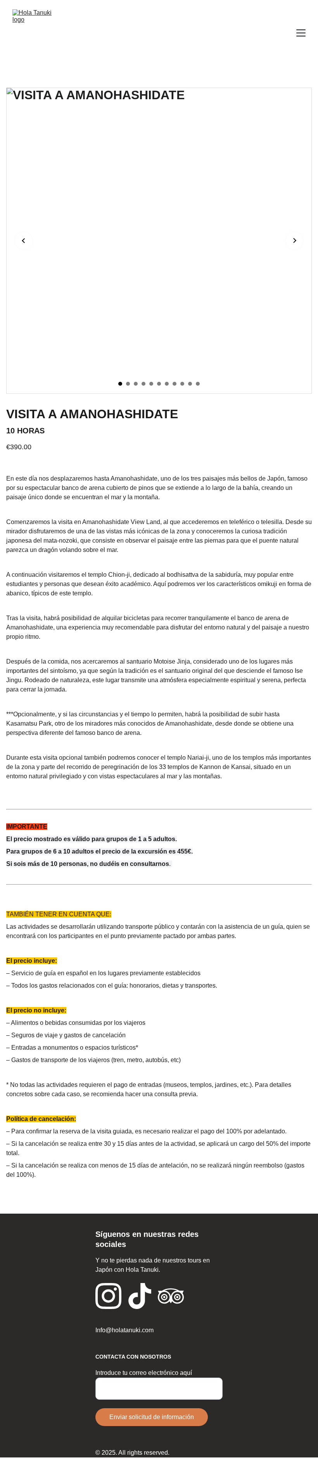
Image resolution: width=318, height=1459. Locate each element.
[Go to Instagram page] (108, 1296)
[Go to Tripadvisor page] (171, 1296)
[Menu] (301, 32)
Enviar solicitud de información (151, 1417)
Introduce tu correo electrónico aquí (143, 1372)
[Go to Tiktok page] (140, 1296)
